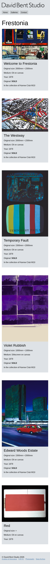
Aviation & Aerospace (9, 559)
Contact (24, 12)
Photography (29, 559)
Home (5, 12)
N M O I (21, 559)
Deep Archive (40, 559)
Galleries (14, 12)
